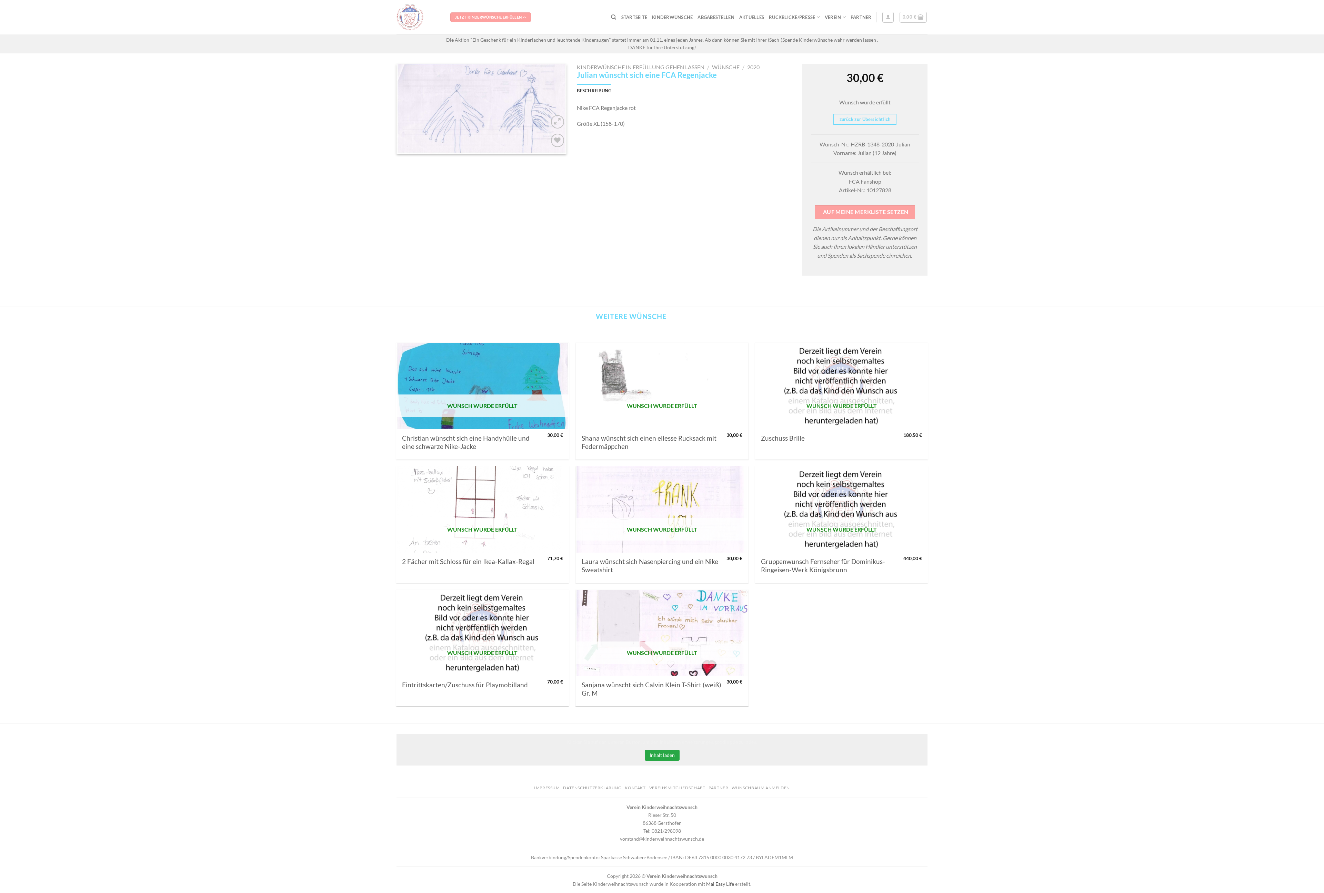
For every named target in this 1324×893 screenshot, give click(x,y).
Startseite (634, 17)
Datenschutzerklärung (592, 787)
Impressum (547, 787)
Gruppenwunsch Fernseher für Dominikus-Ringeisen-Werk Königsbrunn (823, 566)
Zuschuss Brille (783, 438)
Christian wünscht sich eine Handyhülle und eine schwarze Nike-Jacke (466, 442)
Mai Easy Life (720, 884)
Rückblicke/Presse (792, 17)
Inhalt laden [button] (662, 755)
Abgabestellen (716, 17)
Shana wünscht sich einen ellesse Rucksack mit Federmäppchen (649, 442)
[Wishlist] (557, 140)
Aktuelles (751, 17)
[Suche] (613, 17)
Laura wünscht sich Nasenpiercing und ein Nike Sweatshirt (650, 566)
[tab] (594, 90)
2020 (753, 67)
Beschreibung (594, 90)
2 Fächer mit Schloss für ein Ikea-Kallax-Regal (468, 561)
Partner (861, 17)
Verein (833, 17)
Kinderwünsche (672, 17)
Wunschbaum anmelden (761, 787)
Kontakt (635, 787)
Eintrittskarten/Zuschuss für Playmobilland (465, 685)
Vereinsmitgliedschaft (677, 787)
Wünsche (726, 67)
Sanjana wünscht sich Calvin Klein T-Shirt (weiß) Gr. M (651, 689)
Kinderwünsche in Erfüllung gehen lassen (640, 67)
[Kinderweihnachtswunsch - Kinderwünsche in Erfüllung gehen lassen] (418, 17)
